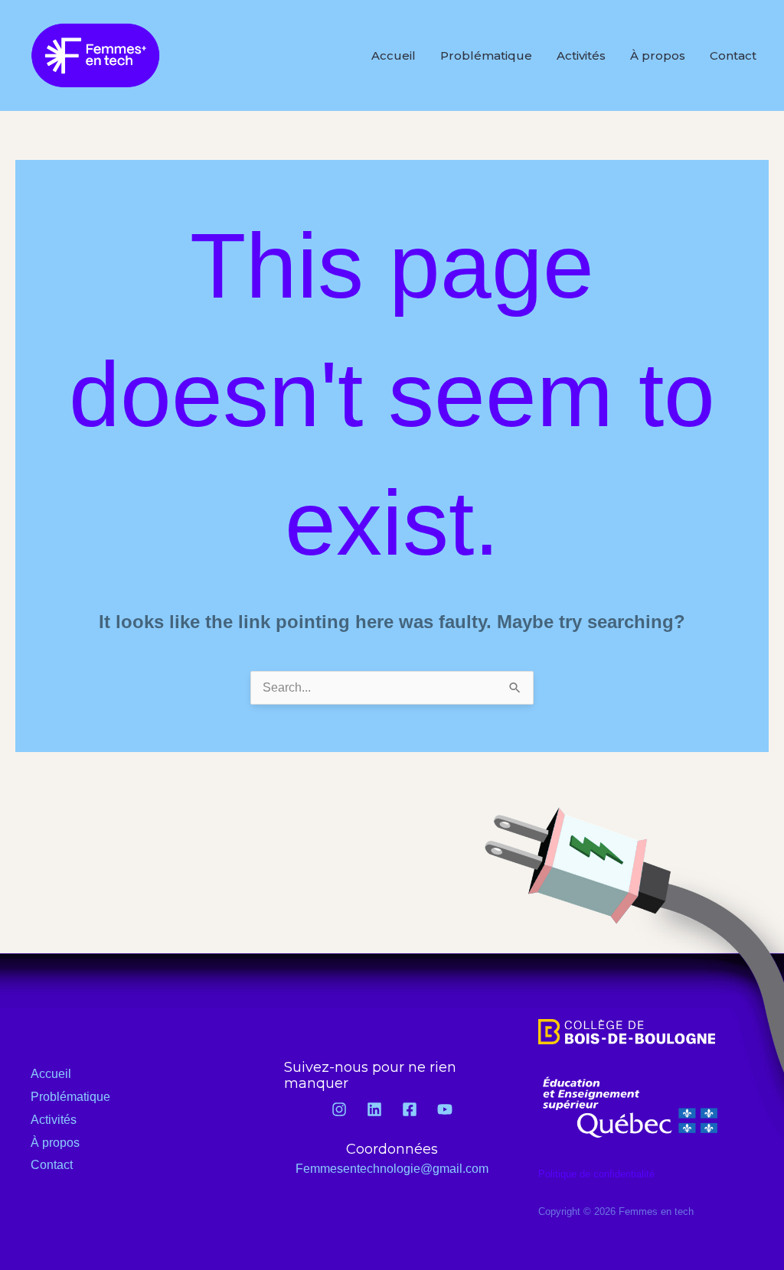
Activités (581, 55)
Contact (733, 55)
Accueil (393, 55)
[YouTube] (445, 1109)
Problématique (486, 55)
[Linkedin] (374, 1109)
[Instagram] (339, 1109)
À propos (657, 55)
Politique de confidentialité (596, 1174)
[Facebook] (409, 1109)
